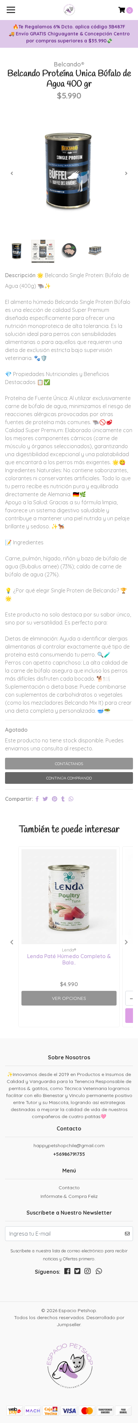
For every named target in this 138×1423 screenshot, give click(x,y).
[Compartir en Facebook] (37, 798)
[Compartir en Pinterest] (54, 798)
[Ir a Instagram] (87, 1272)
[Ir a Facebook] (67, 1272)
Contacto (69, 1188)
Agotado (16, 729)
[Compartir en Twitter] (45, 798)
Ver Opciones (69, 998)
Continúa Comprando (69, 777)
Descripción (20, 275)
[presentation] (11, 173)
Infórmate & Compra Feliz (69, 1196)
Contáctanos (69, 763)
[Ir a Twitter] (77, 1272)
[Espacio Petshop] (69, 10)
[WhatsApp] (98, 1272)
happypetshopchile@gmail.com (69, 1145)
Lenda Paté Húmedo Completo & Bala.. (69, 959)
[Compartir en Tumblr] (63, 798)
